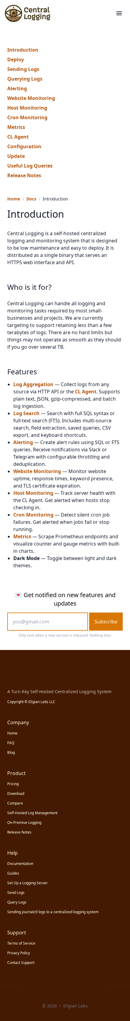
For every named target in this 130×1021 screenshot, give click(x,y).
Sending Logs (23, 69)
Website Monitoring (31, 98)
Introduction (22, 49)
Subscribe (106, 621)
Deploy (15, 59)
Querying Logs (24, 78)
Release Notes (24, 175)
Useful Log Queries (30, 165)
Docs (31, 199)
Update (16, 156)
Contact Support (20, 962)
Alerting (17, 88)
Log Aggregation (33, 384)
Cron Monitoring (27, 117)
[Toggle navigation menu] (119, 13)
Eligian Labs (75, 1006)
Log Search (26, 413)
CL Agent (18, 136)
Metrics (16, 127)
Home (13, 199)
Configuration (24, 146)
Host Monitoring (27, 107)
